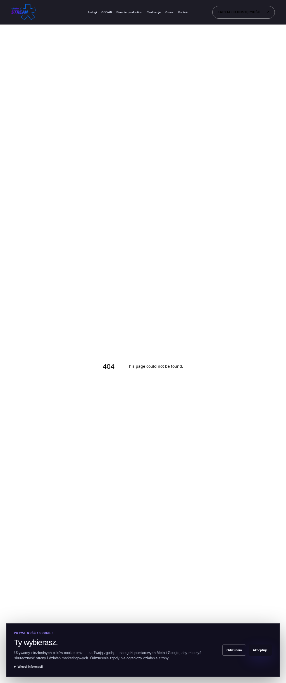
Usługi (92, 12)
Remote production (129, 12)
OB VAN (106, 12)
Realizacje (154, 12)
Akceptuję (260, 650)
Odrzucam (234, 650)
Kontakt (183, 12)
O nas (169, 12)
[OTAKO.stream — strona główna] (28, 12)
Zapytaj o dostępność (244, 12)
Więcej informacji (30, 666)
